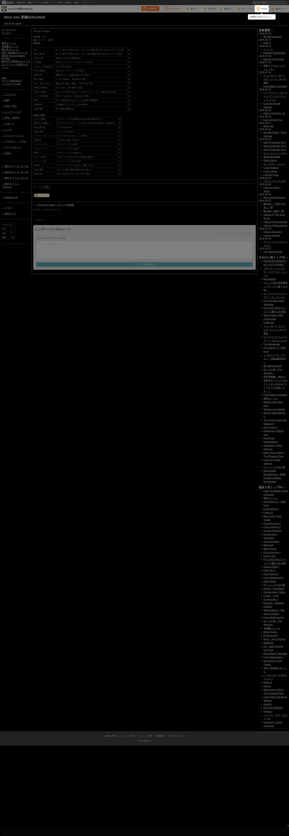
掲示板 (264, 9)
